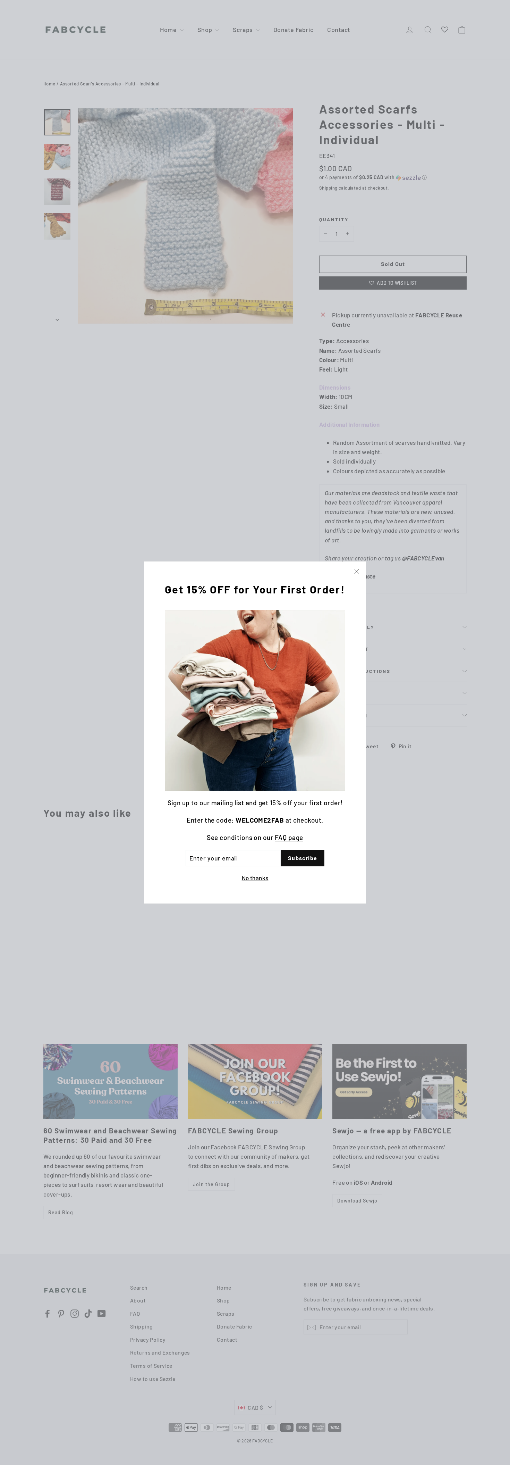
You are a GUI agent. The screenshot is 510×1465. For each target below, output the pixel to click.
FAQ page (289, 838)
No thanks (255, 877)
